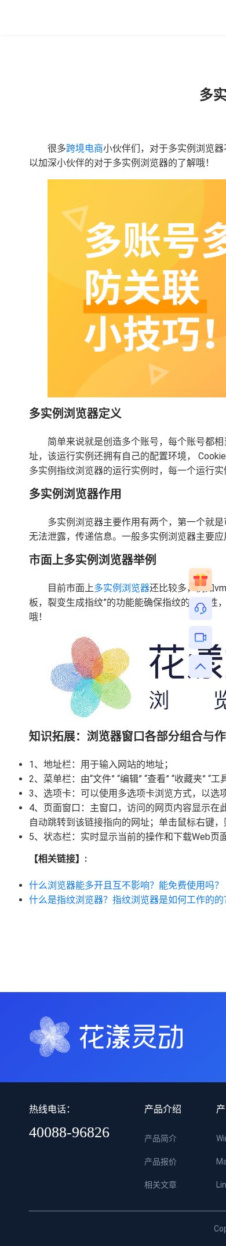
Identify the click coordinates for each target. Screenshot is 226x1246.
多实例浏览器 (122, 588)
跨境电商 (84, 148)
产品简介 (160, 1138)
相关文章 (160, 1184)
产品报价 (160, 1161)
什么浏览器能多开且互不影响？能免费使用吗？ (126, 885)
